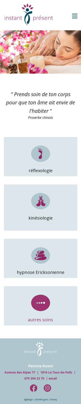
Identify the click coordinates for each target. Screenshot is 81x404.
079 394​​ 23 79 (34, 378)
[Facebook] (33, 388)
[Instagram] (47, 388)
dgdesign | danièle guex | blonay (40, 399)
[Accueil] (29, 14)
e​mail (53, 378)
